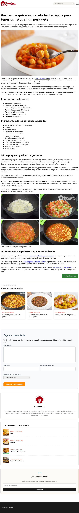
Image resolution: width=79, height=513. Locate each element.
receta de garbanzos (42, 79)
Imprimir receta (71, 276)
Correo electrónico (47, 365)
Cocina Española (8, 312)
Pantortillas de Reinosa (17, 461)
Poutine (12, 442)
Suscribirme (39, 489)
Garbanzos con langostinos (65, 315)
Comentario (7, 345)
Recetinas (10, 507)
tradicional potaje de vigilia (62, 267)
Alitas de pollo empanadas (18, 452)
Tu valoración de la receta (12, 375)
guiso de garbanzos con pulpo (34, 262)
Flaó (11, 433)
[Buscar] (73, 3)
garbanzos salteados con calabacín (41, 256)
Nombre (6, 365)
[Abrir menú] (77, 4)
